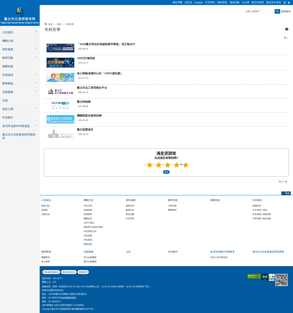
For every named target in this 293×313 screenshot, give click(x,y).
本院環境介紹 (90, 231)
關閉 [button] (284, 2)
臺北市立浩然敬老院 (20, 15)
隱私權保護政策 (51, 272)
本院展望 (88, 240)
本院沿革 (88, 205)
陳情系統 (222, 2)
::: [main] (45, 23)
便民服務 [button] (7, 49)
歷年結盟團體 (90, 261)
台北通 (245, 2)
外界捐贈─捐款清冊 (261, 218)
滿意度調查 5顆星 (186, 165)
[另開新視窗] (254, 276)
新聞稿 (44, 210)
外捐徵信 (257, 200)
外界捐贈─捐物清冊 (261, 214)
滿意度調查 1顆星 (150, 165)
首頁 (50, 24)
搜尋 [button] (277, 11)
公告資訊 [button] (7, 32)
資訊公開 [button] (7, 109)
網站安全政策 (68, 272)
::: (3, 1)
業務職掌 (88, 214)
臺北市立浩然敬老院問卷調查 (18, 136)
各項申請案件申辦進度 (222, 251)
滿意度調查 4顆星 (177, 165)
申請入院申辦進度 (218, 257)
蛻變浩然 (88, 244)
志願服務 (88, 251)
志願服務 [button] (7, 91)
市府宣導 (69, 24)
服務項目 (130, 210)
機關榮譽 (45, 257)
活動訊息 (45, 214)
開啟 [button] (287, 193)
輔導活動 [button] (7, 57)
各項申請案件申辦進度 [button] (16, 126)
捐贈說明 (256, 205)
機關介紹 (88, 200)
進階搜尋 (286, 11)
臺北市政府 (258, 2)
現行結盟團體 (90, 257)
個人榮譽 (45, 261)
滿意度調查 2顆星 (159, 165)
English (199, 2)
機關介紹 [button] (7, 40)
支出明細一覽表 (259, 210)
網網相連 (7, 66)
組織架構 (88, 210)
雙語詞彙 (234, 2)
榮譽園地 (46, 251)
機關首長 (88, 218)
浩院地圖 (88, 235)
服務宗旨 (130, 205)
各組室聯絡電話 (68, 297)
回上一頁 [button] (283, 181)
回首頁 (188, 2)
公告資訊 (46, 200)
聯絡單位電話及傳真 (93, 227)
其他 (59, 24)
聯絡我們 (83, 272)
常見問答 (210, 2)
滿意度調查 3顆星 (168, 165)
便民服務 (131, 200)
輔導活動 (173, 200)
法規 (5, 100)
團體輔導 (172, 210)
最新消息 (45, 205)
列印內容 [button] (287, 29)
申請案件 (7, 117)
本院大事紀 (89, 223)
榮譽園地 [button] (7, 83)
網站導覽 (177, 2)
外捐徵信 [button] (7, 74)
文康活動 (172, 205)
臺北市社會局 (273, 2)
